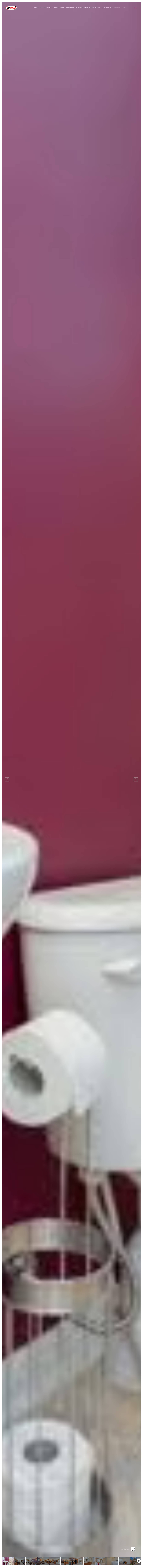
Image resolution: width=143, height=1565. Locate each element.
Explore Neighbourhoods (88, 8)
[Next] (136, 779)
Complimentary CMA (43, 8)
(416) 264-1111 (107, 8)
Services (70, 8)
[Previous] (7, 779)
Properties (59, 8)
